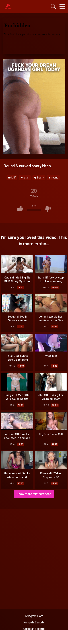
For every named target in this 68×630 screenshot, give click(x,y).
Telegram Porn (34, 616)
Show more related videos (34, 494)
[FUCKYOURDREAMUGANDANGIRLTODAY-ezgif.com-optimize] (34, 106)
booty (40, 177)
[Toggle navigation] (62, 6)
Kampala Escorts (34, 622)
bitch (26, 177)
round (54, 177)
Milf (13, 177)
